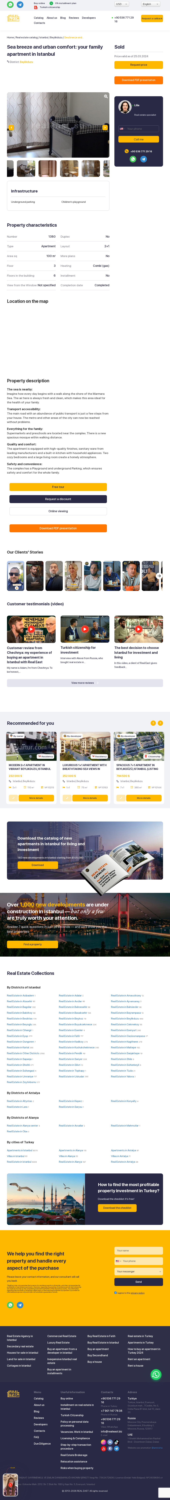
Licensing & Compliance (75, 1438)
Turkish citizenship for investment (78, 650)
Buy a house (94, 1361)
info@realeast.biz (111, 1431)
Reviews (74, 17)
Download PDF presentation (138, 80)
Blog (63, 17)
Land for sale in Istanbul (21, 1359)
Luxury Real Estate (58, 1342)
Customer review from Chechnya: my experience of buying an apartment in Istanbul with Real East (29, 655)
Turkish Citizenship (72, 1415)
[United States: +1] (122, 129)
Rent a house (135, 1365)
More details (36, 798)
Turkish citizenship (49, 7)
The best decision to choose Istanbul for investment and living (136, 652)
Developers (89, 17)
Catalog (38, 17)
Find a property (33, 944)
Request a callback (152, 18)
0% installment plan (65, 3)
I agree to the (131, 1293)
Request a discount (58, 499)
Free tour (58, 487)
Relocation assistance (74, 1461)
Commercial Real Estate (61, 1336)
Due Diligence (42, 1443)
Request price (138, 64)
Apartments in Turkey (141, 1342)
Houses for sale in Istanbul (22, 1352)
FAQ (36, 1437)
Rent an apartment (139, 1359)
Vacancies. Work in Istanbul (77, 1431)
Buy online (39, 3)
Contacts (39, 23)
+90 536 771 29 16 (141, 151)
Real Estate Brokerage (74, 1455)
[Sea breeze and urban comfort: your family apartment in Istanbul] (26, 168)
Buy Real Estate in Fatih (101, 1336)
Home (10, 37)
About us (52, 17)
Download (38, 865)
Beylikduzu (56, 37)
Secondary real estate (20, 1346)
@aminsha (157, 1447)
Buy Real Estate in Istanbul (103, 1342)
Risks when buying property (77, 1468)
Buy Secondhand (97, 1355)
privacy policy (138, 1293)
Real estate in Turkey (140, 1336)
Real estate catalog (27, 37)
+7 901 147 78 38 (111, 1410)
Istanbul (44, 37)
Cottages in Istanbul (19, 1365)
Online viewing (58, 511)
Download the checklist (117, 1207)
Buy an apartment (98, 1349)
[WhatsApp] (156, 1374)
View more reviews (82, 682)
